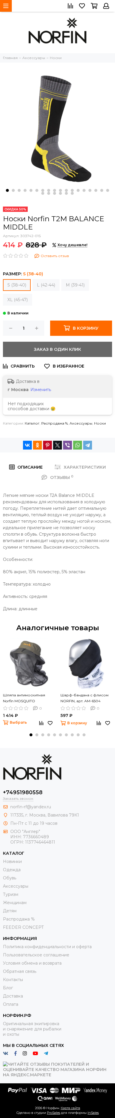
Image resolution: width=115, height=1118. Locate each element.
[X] (57, 445)
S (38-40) (16, 285)
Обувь (9, 878)
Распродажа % (54, 423)
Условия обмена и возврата (32, 963)
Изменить (40, 389)
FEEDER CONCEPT (23, 927)
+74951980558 (22, 792)
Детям (10, 910)
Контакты (13, 979)
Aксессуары (81, 423)
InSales (93, 1113)
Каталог (32, 423)
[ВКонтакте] (27, 445)
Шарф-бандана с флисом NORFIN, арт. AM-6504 (84, 698)
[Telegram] (87, 445)
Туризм (10, 894)
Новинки (12, 861)
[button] (7, 190)
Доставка (13, 996)
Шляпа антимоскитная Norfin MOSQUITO (24, 698)
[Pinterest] (47, 445)
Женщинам (15, 902)
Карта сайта (70, 1108)
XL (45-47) (17, 299)
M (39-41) (75, 285)
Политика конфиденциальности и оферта (47, 946)
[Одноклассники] (37, 445)
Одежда (12, 869)
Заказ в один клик (57, 349)
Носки (100, 423)
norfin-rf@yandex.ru (30, 806)
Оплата (10, 1004)
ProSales (53, 1113)
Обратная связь (19, 971)
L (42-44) (46, 285)
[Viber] (67, 445)
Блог (8, 987)
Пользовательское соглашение (36, 955)
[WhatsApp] (77, 445)
